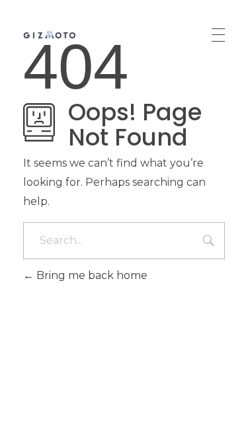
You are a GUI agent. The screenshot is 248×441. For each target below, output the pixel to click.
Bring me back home (90, 275)
